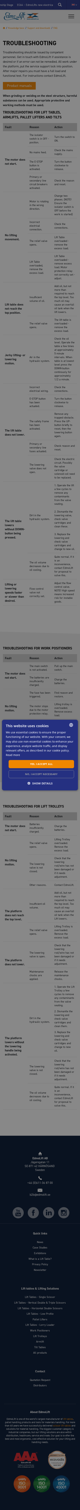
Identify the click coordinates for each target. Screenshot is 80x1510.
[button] (40, 783)
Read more (13, 755)
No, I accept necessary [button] (41, 774)
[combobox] (71, 725)
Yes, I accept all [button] (41, 764)
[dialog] (40, 755)
